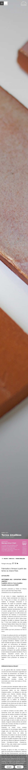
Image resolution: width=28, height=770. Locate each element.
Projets (6, 558)
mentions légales (20, 763)
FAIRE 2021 (11, 558)
